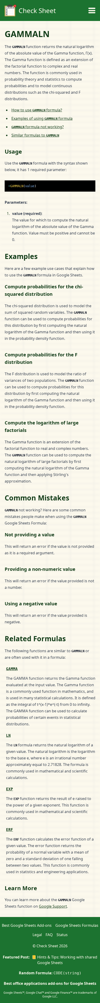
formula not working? (37, 126)
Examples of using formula (42, 118)
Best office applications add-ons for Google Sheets (50, 983)
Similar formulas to (35, 135)
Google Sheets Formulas (76, 925)
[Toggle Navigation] (91, 10)
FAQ (49, 934)
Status (62, 934)
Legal (37, 934)
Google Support (53, 906)
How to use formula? (36, 110)
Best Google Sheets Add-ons (27, 925)
